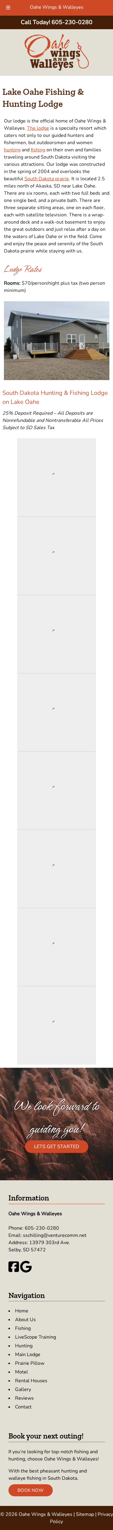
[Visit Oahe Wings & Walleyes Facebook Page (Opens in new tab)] (13, 1271)
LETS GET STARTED (56, 1146)
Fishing (23, 1328)
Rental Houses (31, 1380)
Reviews (24, 1398)
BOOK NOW (30, 1490)
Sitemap (85, 1514)
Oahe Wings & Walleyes (56, 7)
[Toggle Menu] (8, 8)
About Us (25, 1319)
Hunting (24, 1346)
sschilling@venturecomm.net (54, 1235)
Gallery (23, 1389)
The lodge (38, 128)
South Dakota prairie (46, 178)
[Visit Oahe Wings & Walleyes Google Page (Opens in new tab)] (26, 1271)
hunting (12, 150)
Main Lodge (27, 1354)
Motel (21, 1372)
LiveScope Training (35, 1337)
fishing (38, 150)
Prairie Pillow (29, 1363)
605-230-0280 (42, 1228)
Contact (23, 1407)
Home (21, 1311)
